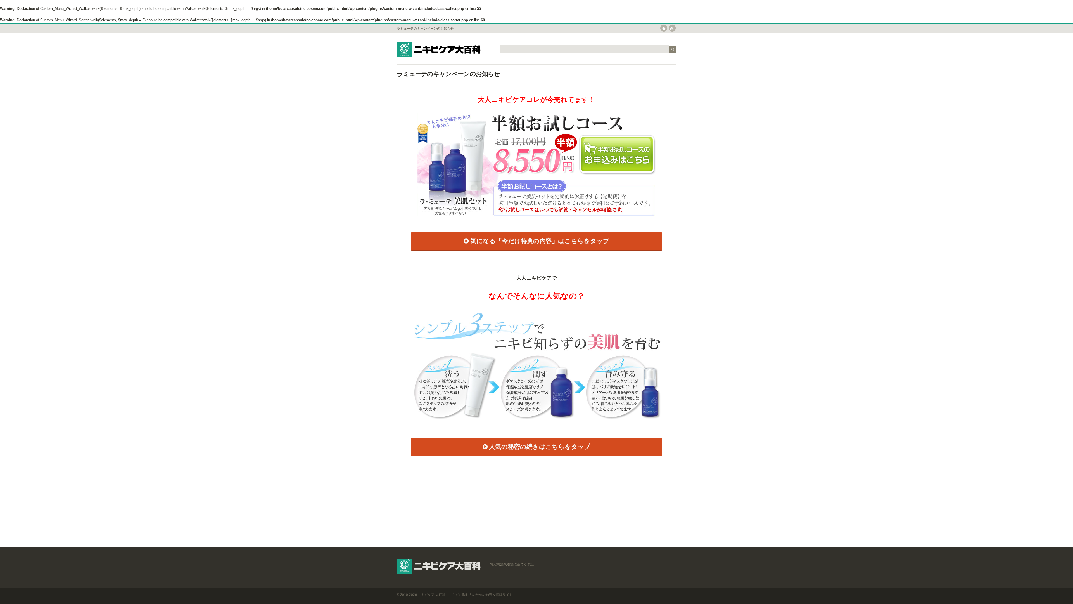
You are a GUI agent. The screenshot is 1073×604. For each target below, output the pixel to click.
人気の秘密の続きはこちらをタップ (539, 446)
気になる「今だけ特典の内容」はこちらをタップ (539, 241)
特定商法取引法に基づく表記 (512, 564)
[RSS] (672, 28)
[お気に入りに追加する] (664, 28)
